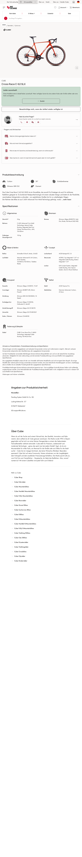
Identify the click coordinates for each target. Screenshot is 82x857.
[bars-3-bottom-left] (4, 7)
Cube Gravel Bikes (21, 505)
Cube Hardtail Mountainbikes (24, 491)
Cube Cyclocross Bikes (22, 510)
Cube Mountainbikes (21, 486)
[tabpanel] (41, 51)
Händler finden (50, 2)
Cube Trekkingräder (21, 547)
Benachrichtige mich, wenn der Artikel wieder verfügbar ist (41, 109)
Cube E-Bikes (19, 514)
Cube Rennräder (20, 500)
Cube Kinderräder (20, 561)
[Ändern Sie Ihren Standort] (78, 2)
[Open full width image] (77, 68)
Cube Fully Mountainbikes (23, 496)
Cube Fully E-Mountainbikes (24, 528)
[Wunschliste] (55, 7)
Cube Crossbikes (20, 551)
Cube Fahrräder (20, 482)
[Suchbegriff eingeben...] (5, 18)
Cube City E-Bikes (20, 537)
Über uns (41, 2)
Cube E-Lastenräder (21, 542)
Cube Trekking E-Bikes (22, 533)
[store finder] (73, 2)
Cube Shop (18, 477)
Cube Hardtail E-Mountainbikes (25, 524)
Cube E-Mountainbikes (22, 519)
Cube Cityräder (19, 556)
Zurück (42, 101)
